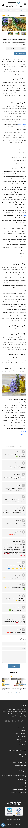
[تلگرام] (22, 721)
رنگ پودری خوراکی (22, 742)
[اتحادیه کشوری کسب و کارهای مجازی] (9, 811)
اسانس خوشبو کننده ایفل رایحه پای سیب (18, 689)
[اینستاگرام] (9, 721)
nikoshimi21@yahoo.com (18, 789)
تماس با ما (9, 819)
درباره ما (19, 819)
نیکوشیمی (23, 10)
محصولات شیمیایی (21, 739)
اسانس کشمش (22, 757)
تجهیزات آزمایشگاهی (21, 733)
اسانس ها (10, 10)
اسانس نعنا (23, 759)
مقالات (14, 819)
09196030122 (21, 783)
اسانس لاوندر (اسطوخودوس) (19, 762)
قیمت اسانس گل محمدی (20, 765)
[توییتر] (12, 721)
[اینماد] (18, 811)
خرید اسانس (23, 730)
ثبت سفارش (22, 53)
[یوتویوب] (6, 721)
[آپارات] (19, 721)
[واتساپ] (15, 721)
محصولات (17, 10)
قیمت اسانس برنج (22, 754)
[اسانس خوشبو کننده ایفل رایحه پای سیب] (18, 682)
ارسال (14, 666)
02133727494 (17, 786)
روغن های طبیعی (22, 744)
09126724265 (21, 780)
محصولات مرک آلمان (21, 736)
